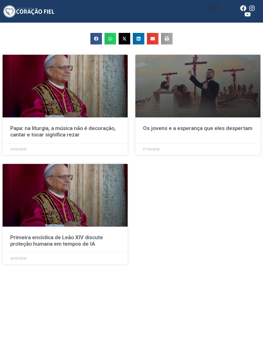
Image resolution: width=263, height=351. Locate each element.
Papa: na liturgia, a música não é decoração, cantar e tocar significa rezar (63, 131)
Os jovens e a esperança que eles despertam (197, 128)
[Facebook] (243, 8)
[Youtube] (248, 14)
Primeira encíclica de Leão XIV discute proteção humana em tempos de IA (56, 240)
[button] (214, 7)
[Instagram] (252, 8)
